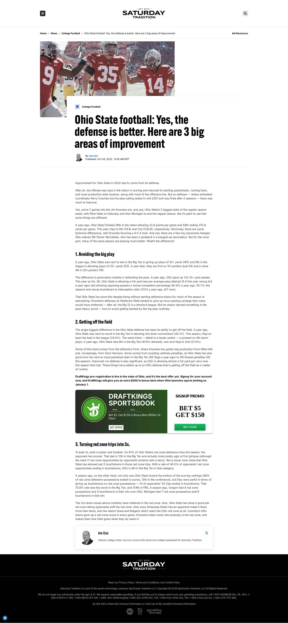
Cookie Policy (172, 582)
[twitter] (207, 533)
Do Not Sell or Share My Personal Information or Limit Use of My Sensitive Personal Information (144, 603)
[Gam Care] (140, 611)
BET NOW (190, 427)
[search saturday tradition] (245, 13)
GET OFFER (116, 427)
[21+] (130, 611)
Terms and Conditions (147, 582)
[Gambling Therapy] (154, 611)
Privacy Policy (126, 582)
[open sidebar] (42, 13)
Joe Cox (93, 155)
